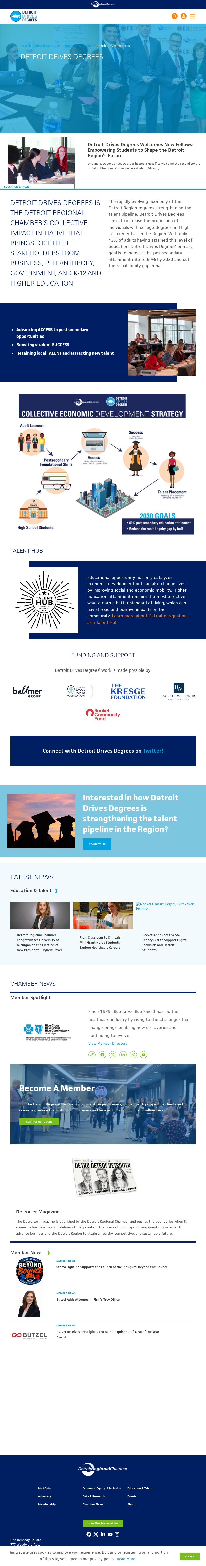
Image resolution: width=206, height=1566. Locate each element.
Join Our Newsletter (103, 1523)
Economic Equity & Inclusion (102, 1488)
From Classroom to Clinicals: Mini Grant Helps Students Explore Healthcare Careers (100, 942)
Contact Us (97, 844)
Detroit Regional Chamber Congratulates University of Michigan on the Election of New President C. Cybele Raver (39, 942)
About (131, 1504)
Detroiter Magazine (38, 1212)
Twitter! (153, 750)
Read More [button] (126, 1559)
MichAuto (44, 1488)
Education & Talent (17, 186)
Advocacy (44, 1496)
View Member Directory (107, 1043)
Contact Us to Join (39, 1121)
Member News (66, 1260)
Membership (47, 1504)
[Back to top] (194, 1462)
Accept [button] (189, 1556)
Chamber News (93, 1504)
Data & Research (94, 1496)
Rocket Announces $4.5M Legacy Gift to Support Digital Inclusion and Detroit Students (165, 942)
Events (131, 1496)
